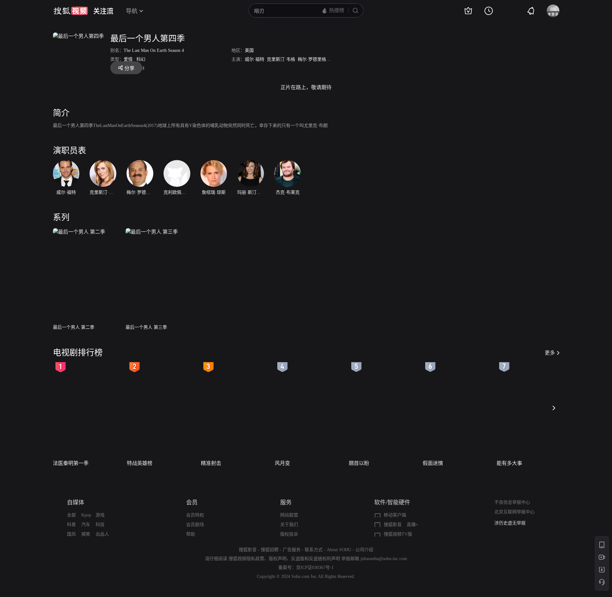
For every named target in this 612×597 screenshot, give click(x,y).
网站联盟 (289, 515)
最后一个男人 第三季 (146, 327)
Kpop (86, 515)
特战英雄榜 (139, 463)
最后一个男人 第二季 (73, 327)
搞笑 (85, 534)
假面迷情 (433, 463)
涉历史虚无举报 (510, 523)
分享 (129, 68)
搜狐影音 (393, 524)
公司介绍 (364, 549)
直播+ (412, 524)
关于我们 (289, 524)
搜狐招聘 (270, 549)
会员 (192, 502)
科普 (71, 524)
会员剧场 (195, 524)
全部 (71, 515)
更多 (550, 352)
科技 (100, 524)
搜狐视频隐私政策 (246, 558)
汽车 (85, 524)
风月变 (282, 463)
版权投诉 (289, 534)
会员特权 (195, 515)
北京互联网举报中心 (514, 511)
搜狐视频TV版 (398, 534)
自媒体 (75, 502)
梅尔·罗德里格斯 (314, 59)
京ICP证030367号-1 (315, 567)
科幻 (140, 59)
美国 (249, 50)
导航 (131, 11)
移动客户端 (395, 515)
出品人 (102, 534)
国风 (71, 534)
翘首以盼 (359, 463)
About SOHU (339, 549)
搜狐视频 (71, 11)
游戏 (100, 515)
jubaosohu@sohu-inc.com (384, 558)
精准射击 (211, 463)
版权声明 (278, 558)
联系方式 (314, 549)
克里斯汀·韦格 (281, 59)
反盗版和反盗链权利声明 (315, 558)
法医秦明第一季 (71, 463)
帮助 (190, 534)
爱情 (128, 59)
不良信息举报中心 (512, 502)
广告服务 (292, 549)
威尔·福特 (254, 59)
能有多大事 (509, 463)
